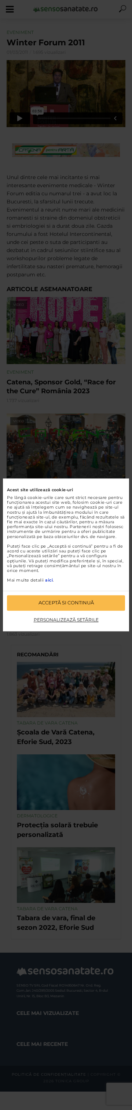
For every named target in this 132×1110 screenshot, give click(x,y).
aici (49, 580)
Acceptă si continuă (66, 603)
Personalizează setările (66, 619)
